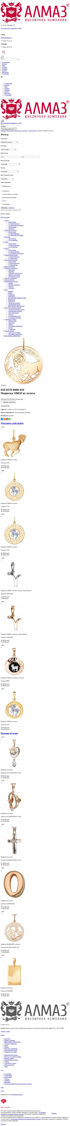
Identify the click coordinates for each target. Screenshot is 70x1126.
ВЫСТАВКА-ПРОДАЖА (12, 336)
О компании (6, 62)
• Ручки (10, 327)
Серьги (6, 220)
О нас (2, 1070)
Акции (2, 1087)
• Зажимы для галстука (15, 273)
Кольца (6, 248)
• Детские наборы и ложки (16, 309)
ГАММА (10, 291)
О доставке (5, 74)
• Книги (10, 324)
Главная (3, 131)
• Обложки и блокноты (15, 326)
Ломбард (5, 69)
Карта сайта (8, 1077)
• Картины (11, 322)
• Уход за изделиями (14, 332)
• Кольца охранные (14, 285)
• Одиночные (12, 227)
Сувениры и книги (10, 319)
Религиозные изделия (11, 281)
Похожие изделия (9, 733)
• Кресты (11, 286)
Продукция (10, 131)
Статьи (4, 70)
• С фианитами (12, 258)
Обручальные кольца (10, 260)
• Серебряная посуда (14, 316)
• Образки (11, 288)
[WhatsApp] (9, 419)
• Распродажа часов (14, 304)
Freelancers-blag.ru (17, 1094)
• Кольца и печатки (14, 275)
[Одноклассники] (4, 419)
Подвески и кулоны (21, 131)
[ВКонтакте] (2, 419)
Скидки (4, 67)
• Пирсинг (11, 228)
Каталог (4, 64)
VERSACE (11, 301)
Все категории (5, 217)
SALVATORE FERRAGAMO (17, 298)
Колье (6, 242)
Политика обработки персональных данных (18, 1084)
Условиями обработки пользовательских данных (23, 1113)
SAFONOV (11, 296)
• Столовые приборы (14, 318)
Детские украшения (10, 278)
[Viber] (7, 419)
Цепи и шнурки (9, 280)
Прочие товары (9, 331)
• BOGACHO (12, 321)
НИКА (10, 293)
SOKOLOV (11, 299)
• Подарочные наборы (15, 311)
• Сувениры (11, 329)
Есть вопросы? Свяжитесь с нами (11, 28)
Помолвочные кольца (11, 255)
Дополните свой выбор (12, 423)
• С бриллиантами (13, 224)
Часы (3, 65)
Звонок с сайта (5, 1031)
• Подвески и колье (14, 276)
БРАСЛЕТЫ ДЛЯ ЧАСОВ (16, 306)
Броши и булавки (9, 266)
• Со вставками (13, 240)
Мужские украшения (10, 268)
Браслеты (7, 237)
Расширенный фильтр (7, 129)
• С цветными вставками (16, 225)
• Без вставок (32, 131)
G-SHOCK (11, 294)
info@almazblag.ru (6, 37)
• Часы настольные (14, 303)
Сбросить (11, 207)
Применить (4, 207)
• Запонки (11, 271)
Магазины (5, 72)
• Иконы (10, 283)
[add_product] (1, 429)
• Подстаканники (13, 313)
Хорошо (54, 1113)
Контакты (7, 1082)
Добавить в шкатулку (9, 402)
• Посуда (10, 314)
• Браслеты (11, 270)
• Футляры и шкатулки (15, 334)
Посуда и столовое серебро (12, 308)
